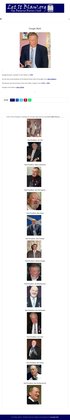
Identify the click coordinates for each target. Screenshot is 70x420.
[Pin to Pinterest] (25, 100)
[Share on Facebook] (17, 100)
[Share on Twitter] (21, 100)
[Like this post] (13, 100)
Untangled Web (54, 417)
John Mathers (51, 79)
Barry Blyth (20, 87)
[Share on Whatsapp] (29, 100)
